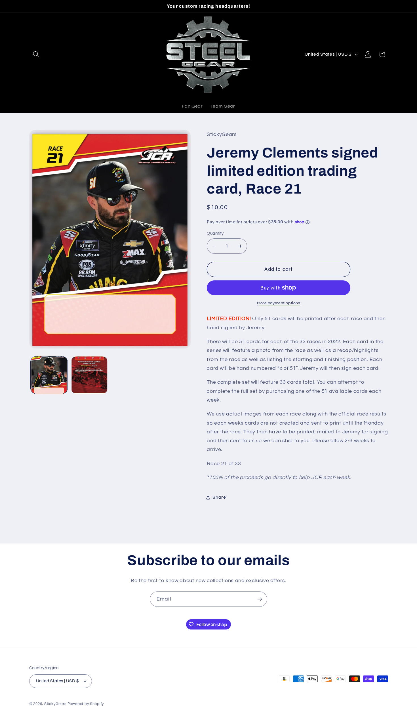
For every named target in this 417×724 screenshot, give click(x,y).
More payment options (278, 303)
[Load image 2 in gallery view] (89, 374)
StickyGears (55, 704)
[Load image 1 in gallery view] (49, 374)
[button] (36, 54)
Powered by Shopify (86, 704)
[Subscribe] (259, 599)
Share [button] (219, 497)
